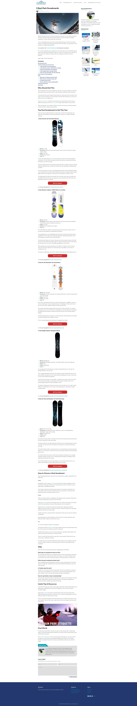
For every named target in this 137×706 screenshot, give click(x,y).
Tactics (59, 259)
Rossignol (52, 396)
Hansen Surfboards (62, 470)
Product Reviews (74, 692)
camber (45, 502)
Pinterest (94, 696)
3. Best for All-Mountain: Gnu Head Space (48, 69)
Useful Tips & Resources (43, 83)
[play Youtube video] (57, 615)
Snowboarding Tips (67, 2)
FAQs (39, 75)
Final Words (40, 85)
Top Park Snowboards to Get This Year (46, 64)
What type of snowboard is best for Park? (48, 77)
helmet (45, 592)
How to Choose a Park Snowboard (45, 74)
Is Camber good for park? (45, 80)
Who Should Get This (42, 63)
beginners (51, 527)
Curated (52, 187)
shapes (52, 483)
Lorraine (41, 11)
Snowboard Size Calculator (94, 2)
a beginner (44, 101)
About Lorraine (42, 645)
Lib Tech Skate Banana (51, 48)
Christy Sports (59, 396)
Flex (39, 524)
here (91, 25)
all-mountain (55, 102)
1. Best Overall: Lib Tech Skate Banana (48, 66)
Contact (89, 691)
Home (60, 2)
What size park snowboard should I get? (48, 78)
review (51, 158)
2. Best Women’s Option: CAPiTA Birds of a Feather (50, 67)
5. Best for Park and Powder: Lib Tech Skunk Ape (50, 72)
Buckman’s (57, 187)
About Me (89, 689)
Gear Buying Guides (77, 2)
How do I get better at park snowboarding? (49, 81)
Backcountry (61, 327)
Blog (85, 2)
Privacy (89, 692)
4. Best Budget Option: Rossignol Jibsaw (48, 71)
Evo (62, 187)
